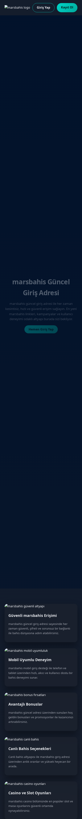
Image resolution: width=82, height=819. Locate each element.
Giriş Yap (43, 7)
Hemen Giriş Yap (41, 329)
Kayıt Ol (67, 7)
